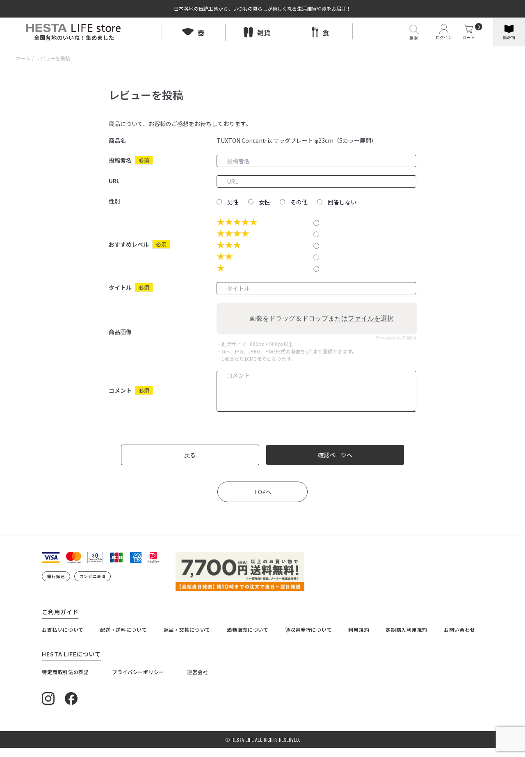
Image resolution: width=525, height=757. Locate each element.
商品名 (117, 140)
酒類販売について (248, 629)
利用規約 (358, 629)
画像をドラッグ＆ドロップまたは (321, 318)
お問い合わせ (459, 629)
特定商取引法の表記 (65, 671)
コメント (120, 390)
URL (114, 181)
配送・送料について (123, 629)
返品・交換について (187, 629)
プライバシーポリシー (138, 671)
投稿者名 (120, 160)
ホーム (23, 58)
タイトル (120, 287)
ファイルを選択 (370, 318)
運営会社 (197, 671)
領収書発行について (308, 629)
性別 (114, 201)
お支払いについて (63, 629)
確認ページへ (335, 455)
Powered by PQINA (396, 338)
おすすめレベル (129, 244)
